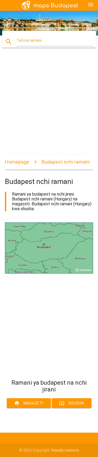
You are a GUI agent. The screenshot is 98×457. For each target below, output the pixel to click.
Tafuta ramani (29, 40)
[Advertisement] (49, 105)
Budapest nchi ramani (66, 162)
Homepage (17, 162)
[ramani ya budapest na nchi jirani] (49, 272)
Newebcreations (65, 450)
